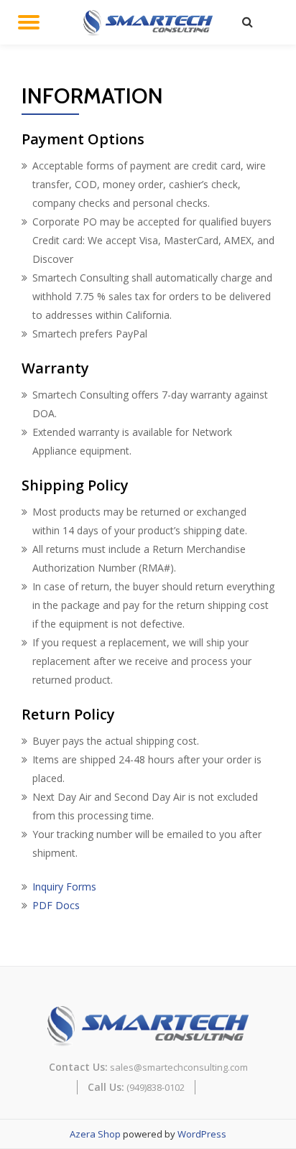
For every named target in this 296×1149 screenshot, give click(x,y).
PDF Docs (56, 905)
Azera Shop (95, 1133)
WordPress (201, 1133)
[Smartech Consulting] (150, 21)
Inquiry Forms (64, 886)
